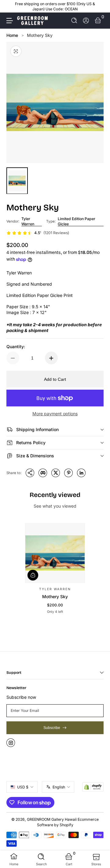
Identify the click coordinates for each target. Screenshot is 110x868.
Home (12, 35)
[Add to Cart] (33, 575)
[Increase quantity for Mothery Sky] (51, 358)
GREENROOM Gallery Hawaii (52, 819)
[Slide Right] (99, 6)
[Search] (74, 21)
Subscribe (51, 728)
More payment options (55, 413)
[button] (74, 21)
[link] (37, 233)
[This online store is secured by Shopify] (93, 786)
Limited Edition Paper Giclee (76, 221)
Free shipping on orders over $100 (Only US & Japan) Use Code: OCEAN (55, 6)
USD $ (22, 787)
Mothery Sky (40, 35)
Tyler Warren (27, 221)
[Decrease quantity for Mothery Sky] (12, 358)
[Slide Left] (10, 6)
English (59, 787)
